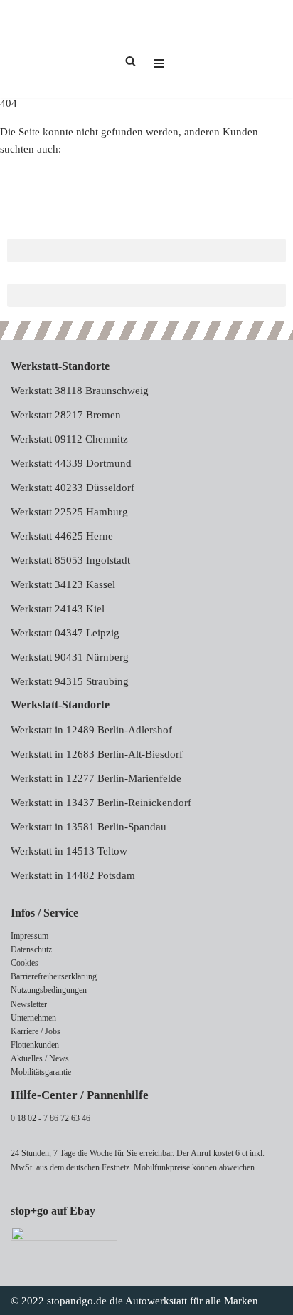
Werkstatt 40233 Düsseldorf (72, 487)
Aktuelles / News (40, 1058)
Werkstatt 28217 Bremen (66, 415)
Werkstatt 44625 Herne (62, 536)
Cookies (24, 963)
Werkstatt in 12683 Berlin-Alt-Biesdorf (97, 754)
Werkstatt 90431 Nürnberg (70, 657)
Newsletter (29, 1004)
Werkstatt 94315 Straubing (70, 681)
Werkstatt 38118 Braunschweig (80, 390)
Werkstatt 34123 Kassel (63, 584)
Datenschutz (31, 949)
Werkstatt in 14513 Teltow (69, 851)
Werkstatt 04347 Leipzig (65, 633)
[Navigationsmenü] (159, 49)
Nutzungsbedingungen (49, 990)
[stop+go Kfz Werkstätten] (53, 49)
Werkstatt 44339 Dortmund (71, 463)
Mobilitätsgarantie (41, 1072)
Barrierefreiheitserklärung (54, 976)
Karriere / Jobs (35, 1031)
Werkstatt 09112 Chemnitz (69, 439)
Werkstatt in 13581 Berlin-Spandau (88, 826)
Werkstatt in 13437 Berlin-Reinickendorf (101, 802)
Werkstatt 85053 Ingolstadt (70, 560)
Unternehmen (33, 1018)
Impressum (29, 936)
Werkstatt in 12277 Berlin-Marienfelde (96, 778)
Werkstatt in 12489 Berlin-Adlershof (91, 730)
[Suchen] (130, 61)
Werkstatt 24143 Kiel (58, 608)
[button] (146, 250)
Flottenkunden (35, 1045)
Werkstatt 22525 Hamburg (69, 511)
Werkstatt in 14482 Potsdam (73, 875)
